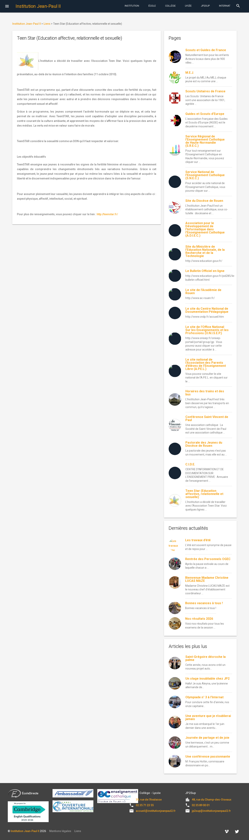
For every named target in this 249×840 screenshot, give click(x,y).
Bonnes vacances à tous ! (204, 603)
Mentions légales (60, 831)
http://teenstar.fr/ (107, 214)
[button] (7, 6)
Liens (77, 831)
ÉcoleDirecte (30, 793)
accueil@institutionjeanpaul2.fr (156, 810)
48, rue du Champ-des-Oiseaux (211, 799)
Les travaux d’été (198, 540)
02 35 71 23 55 (145, 805)
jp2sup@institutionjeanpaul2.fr (211, 810)
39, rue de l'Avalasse (149, 799)
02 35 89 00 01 (201, 805)
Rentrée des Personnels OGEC (208, 559)
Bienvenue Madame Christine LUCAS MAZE (206, 579)
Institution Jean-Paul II (25, 831)
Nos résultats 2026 (199, 619)
